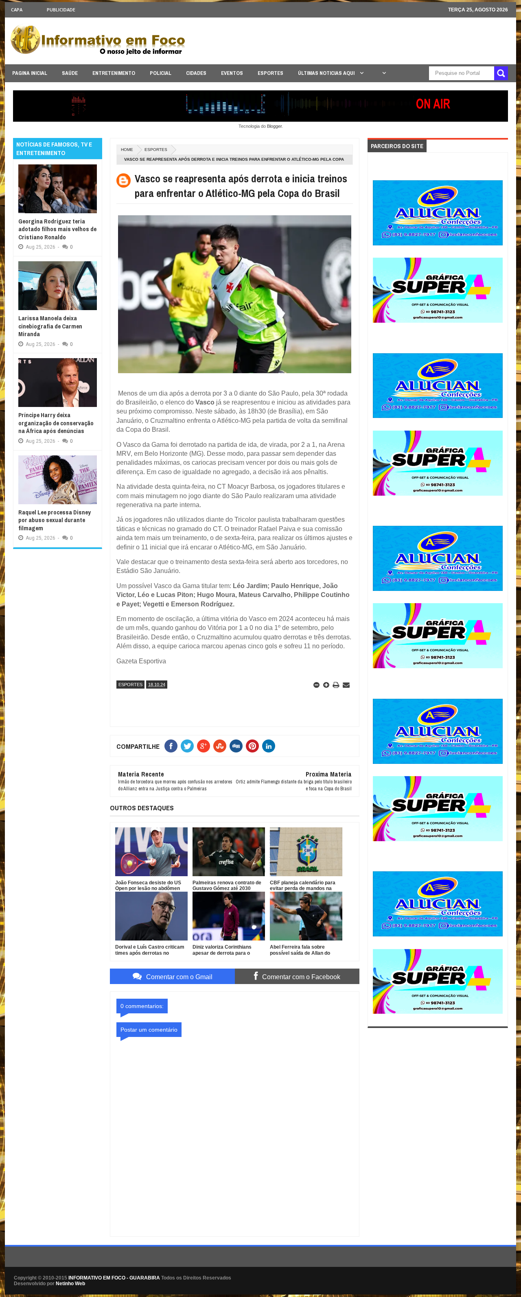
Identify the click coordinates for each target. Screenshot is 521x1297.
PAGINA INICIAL (29, 73)
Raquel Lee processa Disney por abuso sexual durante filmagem (54, 520)
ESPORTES (270, 73)
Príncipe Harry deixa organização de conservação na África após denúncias (56, 423)
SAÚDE (70, 73)
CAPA (16, 10)
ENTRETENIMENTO (113, 73)
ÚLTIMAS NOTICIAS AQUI (327, 73)
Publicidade (61, 10)
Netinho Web (70, 1283)
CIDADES (196, 73)
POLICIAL (160, 73)
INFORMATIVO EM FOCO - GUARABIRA (114, 1278)
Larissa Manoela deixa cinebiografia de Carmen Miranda (50, 326)
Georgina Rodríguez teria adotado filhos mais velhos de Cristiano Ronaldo (57, 229)
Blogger (274, 126)
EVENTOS (232, 73)
